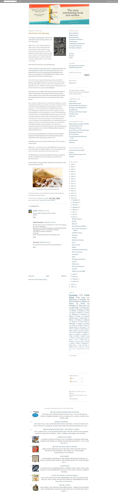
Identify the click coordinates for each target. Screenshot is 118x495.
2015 (72, 188)
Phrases (71, 303)
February (75, 279)
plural (70, 330)
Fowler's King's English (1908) (76, 150)
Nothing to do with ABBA (78, 271)
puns (88, 336)
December (75, 200)
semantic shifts (85, 307)
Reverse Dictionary (74, 134)
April (74, 274)
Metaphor (78, 334)
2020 (72, 176)
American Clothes (65, 437)
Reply (34, 217)
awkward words (73, 327)
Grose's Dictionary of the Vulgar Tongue (79, 130)
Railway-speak (72, 345)
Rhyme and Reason (74, 33)
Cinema (74, 325)
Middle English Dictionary (76, 132)
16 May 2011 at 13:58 (43, 210)
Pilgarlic (74, 221)
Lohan (73, 242)
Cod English (64, 466)
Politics (87, 309)
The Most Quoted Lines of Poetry (64, 446)
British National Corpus (75, 103)
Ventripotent (75, 254)
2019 (72, 179)
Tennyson (74, 321)
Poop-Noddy (64, 456)
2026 (72, 164)
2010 (72, 284)
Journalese (83, 299)
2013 (72, 193)
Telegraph (71, 156)
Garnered (74, 261)
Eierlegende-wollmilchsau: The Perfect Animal (61, 429)
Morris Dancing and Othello (79, 226)
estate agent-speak (83, 345)
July (74, 212)
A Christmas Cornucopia (75, 46)
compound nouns (80, 348)
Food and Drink (74, 301)
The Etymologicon (74, 37)
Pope (86, 325)
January (75, 281)
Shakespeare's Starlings (78, 240)
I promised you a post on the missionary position (44, 70)
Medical (74, 311)
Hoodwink (74, 235)
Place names (80, 309)
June (74, 214)
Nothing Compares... (77, 219)
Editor (73, 257)
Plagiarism (81, 346)
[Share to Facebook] (57, 198)
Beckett (72, 338)
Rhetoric (80, 312)
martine (35, 210)
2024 (72, 169)
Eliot (88, 311)
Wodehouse (85, 332)
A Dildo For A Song (77, 233)
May (74, 217)
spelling (75, 330)
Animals (84, 301)
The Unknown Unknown (75, 48)
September (75, 207)
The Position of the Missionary (79, 249)
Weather (79, 332)
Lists (76, 339)
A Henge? (74, 237)
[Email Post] (49, 198)
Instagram (71, 55)
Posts (72, 378)
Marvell (78, 343)
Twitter (71, 58)
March (74, 276)
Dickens (71, 320)
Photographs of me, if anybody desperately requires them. (76, 66)
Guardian (71, 152)
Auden (73, 312)
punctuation (72, 323)
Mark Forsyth (72, 83)
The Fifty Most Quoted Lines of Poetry (64, 412)
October (75, 205)
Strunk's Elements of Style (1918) (77, 154)
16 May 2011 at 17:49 (49, 222)
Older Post (63, 276)
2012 (72, 195)
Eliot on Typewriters (77, 252)
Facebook (71, 53)
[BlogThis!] (54, 198)
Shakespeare (72, 299)
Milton (78, 316)
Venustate (74, 269)
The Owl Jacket (64, 485)
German (72, 343)
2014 (72, 191)
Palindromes (85, 343)
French (80, 323)
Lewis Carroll (72, 332)
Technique (72, 305)
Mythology (75, 314)
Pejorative (77, 336)
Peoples (42, 200)
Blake (76, 346)
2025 (72, 167)
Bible (72, 309)
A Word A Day (72, 101)
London (87, 323)
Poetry (83, 298)
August (74, 209)
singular (71, 346)
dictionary (84, 314)
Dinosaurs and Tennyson (78, 266)
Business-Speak (80, 338)
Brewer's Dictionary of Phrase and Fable (79, 124)
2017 (72, 183)
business (71, 334)
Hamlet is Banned (61, 422)
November (75, 202)
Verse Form (83, 321)
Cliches (70, 336)
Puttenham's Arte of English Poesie (77, 107)
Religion (81, 311)
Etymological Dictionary (75, 128)
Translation (85, 334)
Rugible (74, 247)
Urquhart (83, 336)
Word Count (72, 116)
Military (71, 316)
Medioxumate (75, 264)
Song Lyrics (82, 305)
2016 (72, 186)
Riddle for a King (73, 35)
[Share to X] (56, 198)
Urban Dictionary (73, 140)
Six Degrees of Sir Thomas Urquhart (78, 112)
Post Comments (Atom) (41, 279)
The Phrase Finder (73, 114)
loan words (87, 348)
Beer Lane (74, 224)
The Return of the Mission (78, 259)
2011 (72, 198)
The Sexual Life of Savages (38, 39)
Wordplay (71, 341)
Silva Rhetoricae (73, 110)
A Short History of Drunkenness (77, 43)
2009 (72, 287)
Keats (86, 330)
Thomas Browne (84, 328)
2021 (72, 174)
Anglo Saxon (83, 318)
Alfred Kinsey (32, 141)
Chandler (87, 341)
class (74, 348)
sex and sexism (50, 200)
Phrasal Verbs (83, 339)
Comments (74, 381)
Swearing (78, 320)
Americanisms (83, 327)
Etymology (73, 295)
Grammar (77, 328)
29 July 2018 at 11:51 (45, 242)
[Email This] (52, 198)
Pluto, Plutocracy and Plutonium (65, 475)
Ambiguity (86, 320)
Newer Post (31, 276)
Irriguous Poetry (76, 245)
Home (47, 276)
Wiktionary (72, 142)
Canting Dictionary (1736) (75, 126)
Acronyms (81, 330)
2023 (72, 171)
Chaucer (87, 312)
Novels (83, 303)
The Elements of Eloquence (76, 39)
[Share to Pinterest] (59, 198)
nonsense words (79, 341)
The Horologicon (73, 41)
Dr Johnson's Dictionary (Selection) (78, 105)
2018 (72, 181)
